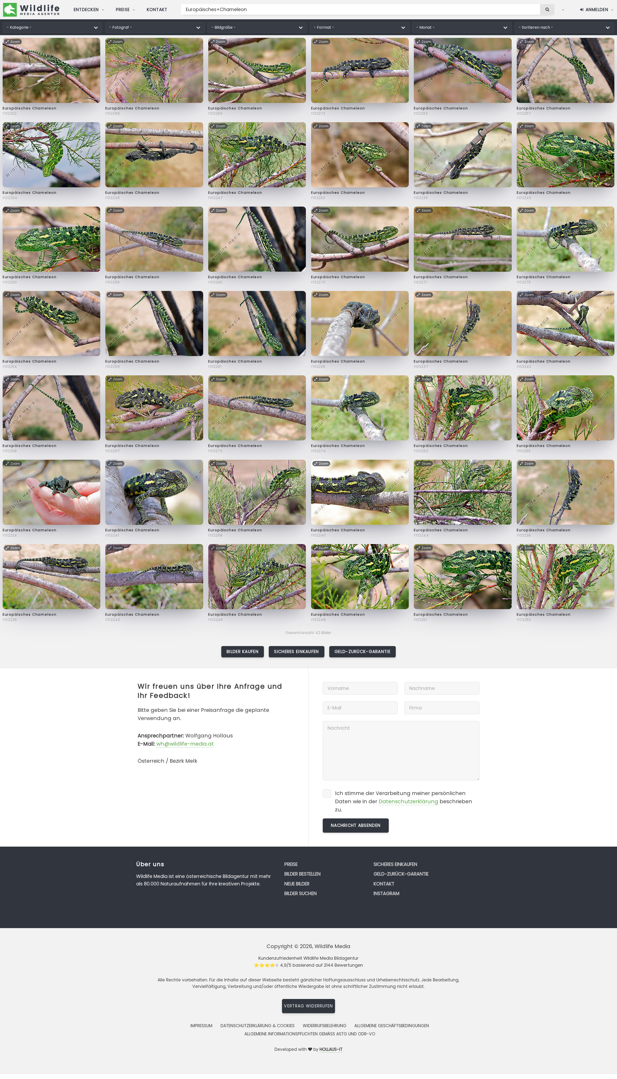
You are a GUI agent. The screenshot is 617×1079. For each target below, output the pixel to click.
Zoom (15, 41)
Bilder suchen (300, 893)
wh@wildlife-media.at (185, 743)
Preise (123, 10)
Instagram (386, 893)
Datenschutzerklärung (408, 801)
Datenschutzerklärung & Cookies (258, 1026)
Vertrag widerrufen (308, 1006)
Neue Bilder (296, 884)
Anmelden (596, 10)
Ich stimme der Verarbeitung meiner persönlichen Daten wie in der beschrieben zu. (403, 801)
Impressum (201, 1026)
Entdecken (86, 10)
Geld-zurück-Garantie (362, 651)
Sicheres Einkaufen (296, 651)
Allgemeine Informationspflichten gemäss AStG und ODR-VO (309, 1034)
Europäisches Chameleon (30, 108)
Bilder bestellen (302, 874)
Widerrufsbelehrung (324, 1026)
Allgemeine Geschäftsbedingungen (391, 1026)
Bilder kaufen (243, 651)
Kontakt (157, 10)
